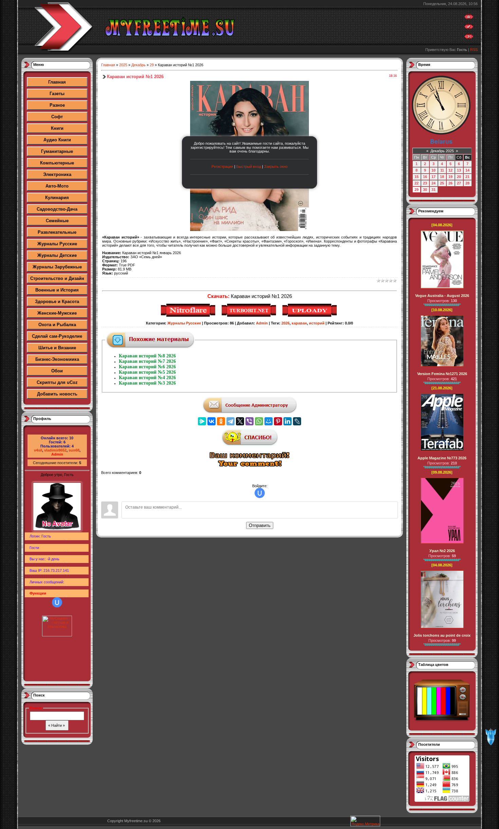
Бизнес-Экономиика (57, 359)
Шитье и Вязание (57, 347)
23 (425, 183)
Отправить (260, 525)
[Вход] (469, 38)
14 (467, 170)
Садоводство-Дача (57, 209)
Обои (57, 370)
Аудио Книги (57, 139)
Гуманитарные (57, 151)
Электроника (57, 174)
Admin (57, 454)
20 (459, 177)
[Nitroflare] (189, 316)
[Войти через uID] (57, 602)
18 (442, 177)
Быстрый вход (248, 166)
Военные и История (57, 290)
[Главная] (469, 18)
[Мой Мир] (268, 421)
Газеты (57, 93)
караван (299, 323)
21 (467, 177)
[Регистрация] (469, 28)
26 (450, 183)
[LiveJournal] (297, 421)
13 (459, 170)
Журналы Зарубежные (57, 266)
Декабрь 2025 (442, 151)
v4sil (38, 450)
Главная (57, 82)
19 (450, 177)
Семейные (57, 220)
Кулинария (57, 197)
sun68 (74, 450)
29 (152, 65)
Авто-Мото (57, 186)
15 (416, 177)
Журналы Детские (57, 255)
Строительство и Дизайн (57, 278)
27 (459, 183)
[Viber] (249, 421)
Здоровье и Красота (57, 301)
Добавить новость (57, 393)
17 (433, 177)
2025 (123, 65)
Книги (57, 128)
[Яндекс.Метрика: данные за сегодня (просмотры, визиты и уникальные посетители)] (365, 821)
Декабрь (138, 65)
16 (425, 177)
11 (442, 170)
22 (416, 183)
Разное (57, 105)
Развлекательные (57, 232)
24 (433, 183)
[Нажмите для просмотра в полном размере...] (249, 230)
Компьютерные (57, 162)
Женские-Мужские (57, 313)
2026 (285, 323)
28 (467, 183)
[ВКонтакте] (211, 421)
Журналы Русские (57, 243)
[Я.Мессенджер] (202, 421)
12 (450, 170)
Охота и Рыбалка (57, 324)
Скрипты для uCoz (57, 382)
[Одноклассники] (221, 421)
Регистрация (222, 166)
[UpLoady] (310, 316)
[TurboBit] (249, 316)
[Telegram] (230, 421)
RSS (474, 50)
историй (317, 323)
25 (442, 183)
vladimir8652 (55, 450)
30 (425, 190)
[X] (240, 421)
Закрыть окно (276, 166)
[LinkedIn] (287, 421)
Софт (57, 116)
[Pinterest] (278, 421)
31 (433, 190)
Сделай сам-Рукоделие (57, 336)
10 (433, 170)
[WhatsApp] (259, 421)
